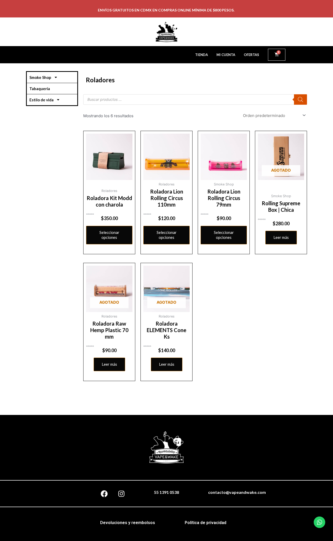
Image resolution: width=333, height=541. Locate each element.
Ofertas (251, 55)
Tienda (201, 55)
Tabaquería (39, 88)
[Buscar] (300, 99)
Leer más (281, 237)
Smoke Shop (40, 77)
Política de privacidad (205, 522)
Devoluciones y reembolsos (127, 522)
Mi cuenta (225, 55)
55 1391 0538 (166, 492)
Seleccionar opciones (109, 235)
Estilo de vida (41, 99)
